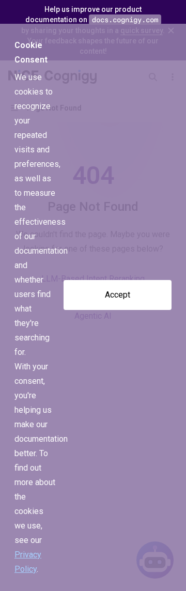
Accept (117, 295)
